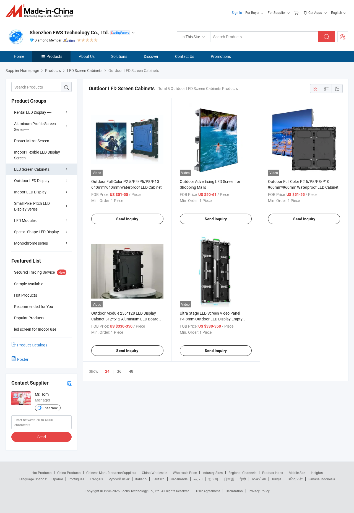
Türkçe (276, 479)
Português (76, 479)
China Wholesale (154, 472)
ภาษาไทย (259, 479)
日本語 (229, 479)
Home (19, 56)
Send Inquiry (127, 219)
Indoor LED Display (30, 192)
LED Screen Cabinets (32, 169)
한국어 (213, 479)
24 (107, 371)
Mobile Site (297, 472)
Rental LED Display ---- (32, 112)
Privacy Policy (259, 491)
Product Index (272, 472)
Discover (151, 56)
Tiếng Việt (295, 479)
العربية (197, 479)
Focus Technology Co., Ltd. (141, 491)
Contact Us (184, 56)
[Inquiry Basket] (297, 12)
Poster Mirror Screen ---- (34, 140)
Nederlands (179, 479)
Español (57, 479)
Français (96, 479)
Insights (317, 472)
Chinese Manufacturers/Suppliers (111, 472)
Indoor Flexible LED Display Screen (37, 154)
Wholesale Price (185, 472)
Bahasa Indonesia (321, 479)
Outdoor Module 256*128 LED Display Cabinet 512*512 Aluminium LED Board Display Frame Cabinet (124, 318)
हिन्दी (243, 479)
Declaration (234, 491)
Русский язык (119, 479)
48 (131, 371)
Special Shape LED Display (36, 231)
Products (54, 56)
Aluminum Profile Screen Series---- (35, 126)
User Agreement (208, 491)
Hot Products (41, 472)
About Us (87, 56)
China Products (68, 472)
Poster (22, 359)
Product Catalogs (32, 345)
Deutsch (158, 479)
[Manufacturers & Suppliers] (41, 10)
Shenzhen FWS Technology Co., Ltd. (69, 32)
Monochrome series (31, 243)
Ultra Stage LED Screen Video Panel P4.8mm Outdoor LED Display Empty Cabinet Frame (211, 318)
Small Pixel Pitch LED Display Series (32, 206)
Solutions (119, 56)
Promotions (221, 56)
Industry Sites (212, 472)
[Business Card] (69, 383)
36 (119, 371)
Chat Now (50, 408)
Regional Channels (242, 472)
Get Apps (315, 12)
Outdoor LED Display (32, 180)
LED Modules (25, 220)
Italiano (141, 479)
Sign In (237, 12)
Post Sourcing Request (342, 36)
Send (41, 436)
